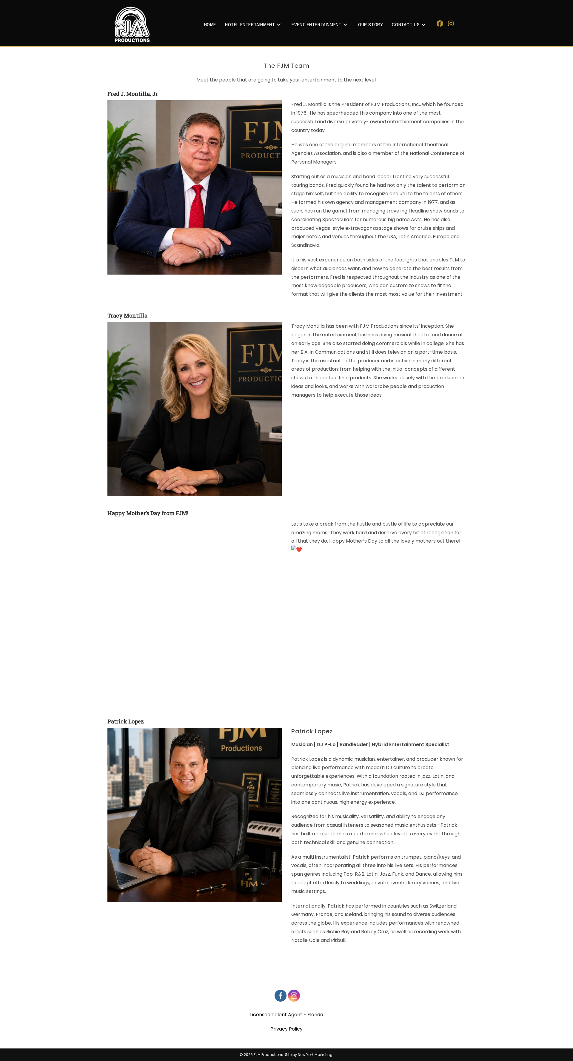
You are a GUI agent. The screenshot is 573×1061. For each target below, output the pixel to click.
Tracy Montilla (127, 315)
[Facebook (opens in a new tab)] (440, 23)
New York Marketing (315, 1054)
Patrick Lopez (125, 721)
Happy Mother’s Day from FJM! (147, 513)
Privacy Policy (286, 1028)
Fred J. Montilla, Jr (132, 93)
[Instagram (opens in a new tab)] (451, 23)
